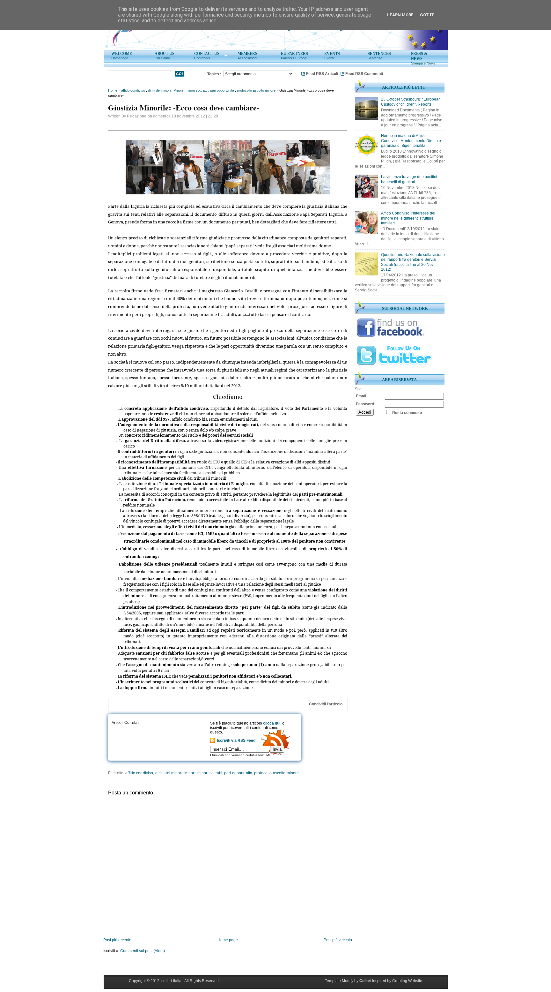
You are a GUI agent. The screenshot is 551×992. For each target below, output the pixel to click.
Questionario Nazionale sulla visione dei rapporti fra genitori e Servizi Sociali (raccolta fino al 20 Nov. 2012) (413, 262)
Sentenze (379, 55)
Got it (427, 14)
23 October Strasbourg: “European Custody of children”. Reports (411, 102)
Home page (227, 940)
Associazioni (247, 55)
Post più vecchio (338, 940)
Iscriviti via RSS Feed (236, 740)
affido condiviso (133, 90)
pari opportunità (222, 90)
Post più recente (117, 940)
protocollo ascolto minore (256, 90)
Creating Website (407, 981)
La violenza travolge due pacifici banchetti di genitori (409, 179)
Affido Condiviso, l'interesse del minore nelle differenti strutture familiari (408, 218)
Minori (178, 90)
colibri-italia (171, 981)
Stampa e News (423, 58)
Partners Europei (294, 55)
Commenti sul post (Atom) (142, 951)
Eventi (332, 55)
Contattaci (206, 55)
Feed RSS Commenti (364, 73)
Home (112, 90)
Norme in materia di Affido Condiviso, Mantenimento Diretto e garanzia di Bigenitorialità (411, 140)
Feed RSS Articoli (322, 73)
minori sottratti (196, 90)
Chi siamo (164, 55)
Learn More (400, 14)
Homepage (121, 55)
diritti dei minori (159, 90)
